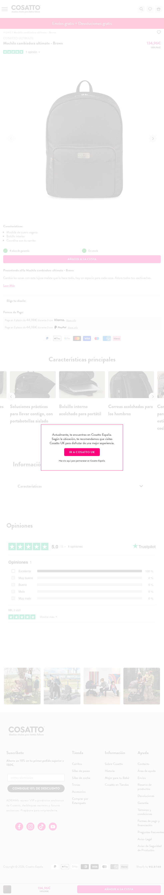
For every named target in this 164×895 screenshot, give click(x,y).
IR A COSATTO (82, 452)
